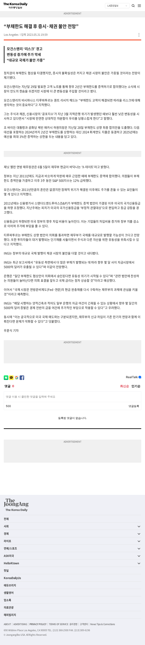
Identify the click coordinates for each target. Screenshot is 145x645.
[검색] (133, 5)
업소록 (7, 600)
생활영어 (9, 592)
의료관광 (9, 607)
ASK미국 (9, 556)
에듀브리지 (10, 585)
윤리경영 (73, 624)
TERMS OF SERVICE (58, 624)
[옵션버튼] (139, 35)
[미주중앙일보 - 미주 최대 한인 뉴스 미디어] (15, 6)
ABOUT (7, 624)
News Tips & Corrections (102, 624)
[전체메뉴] (139, 5)
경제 (6, 533)
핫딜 (6, 570)
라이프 (7, 541)
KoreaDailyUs (12, 578)
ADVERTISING (20, 624)
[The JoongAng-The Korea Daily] (16, 505)
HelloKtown (11, 563)
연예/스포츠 (10, 548)
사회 (6, 526)
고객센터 (84, 624)
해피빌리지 (10, 615)
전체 (6, 519)
